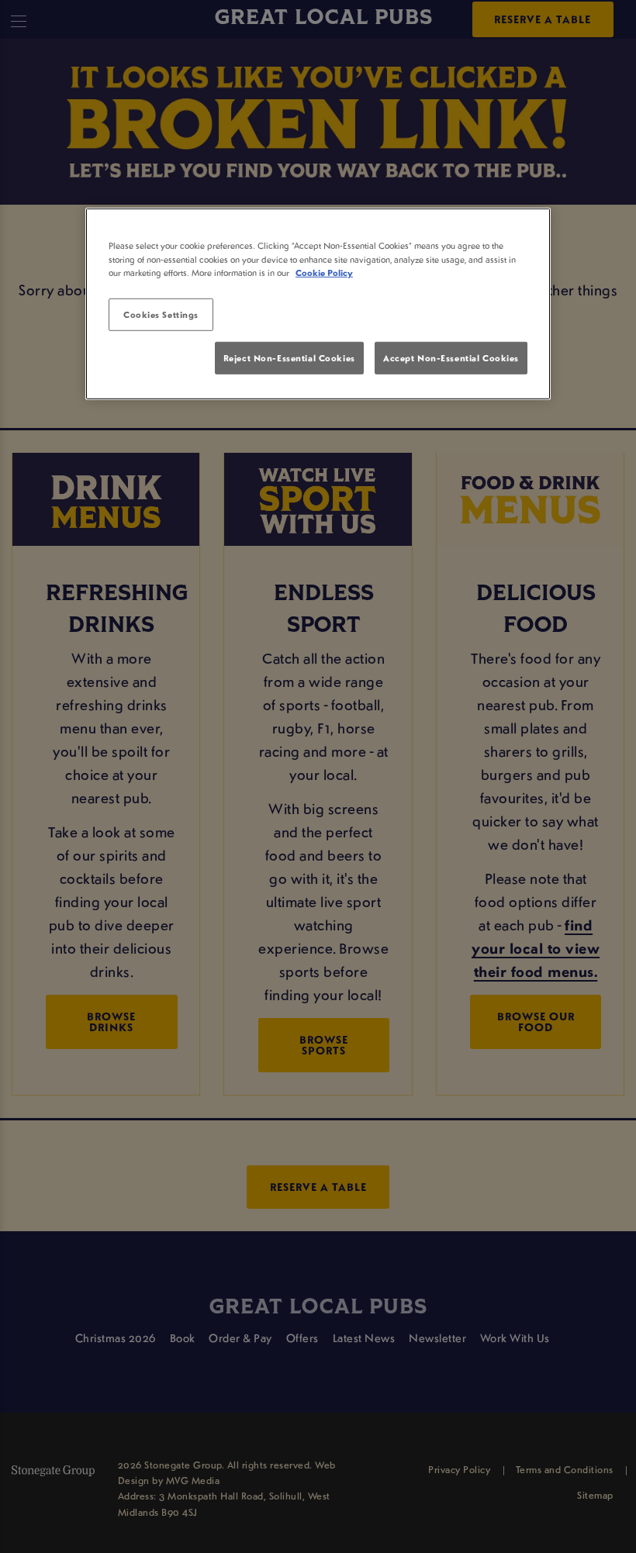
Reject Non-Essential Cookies (289, 358)
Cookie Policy (324, 272)
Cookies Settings (161, 313)
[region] (318, 304)
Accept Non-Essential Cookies (451, 358)
